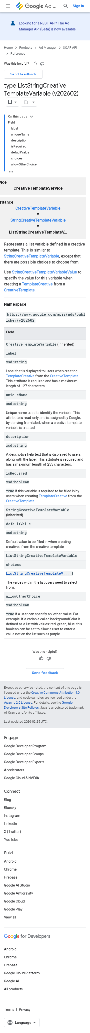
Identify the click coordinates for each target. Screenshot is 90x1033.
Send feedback (23, 74)
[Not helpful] (42, 63)
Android (10, 861)
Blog (7, 800)
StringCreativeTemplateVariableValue (44, 272)
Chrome (10, 869)
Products (25, 47)
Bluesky (10, 808)
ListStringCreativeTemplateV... (37, 573)
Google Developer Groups (24, 754)
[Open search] (66, 6)
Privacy (24, 1010)
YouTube (11, 840)
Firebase (11, 877)
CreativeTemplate (19, 290)
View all (10, 917)
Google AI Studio (17, 885)
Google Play (13, 909)
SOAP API (70, 47)
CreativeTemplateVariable (38, 208)
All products (13, 989)
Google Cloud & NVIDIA (21, 778)
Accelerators (14, 770)
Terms (9, 1010)
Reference (17, 53)
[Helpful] (34, 63)
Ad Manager (51, 6)
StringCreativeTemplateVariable (38, 220)
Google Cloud (14, 901)
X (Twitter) (12, 832)
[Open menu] (8, 6)
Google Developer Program (25, 746)
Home (8, 47)
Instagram (12, 816)
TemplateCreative (37, 284)
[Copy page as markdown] (25, 102)
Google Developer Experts (24, 762)
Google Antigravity (18, 893)
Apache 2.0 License (18, 702)
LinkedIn (10, 824)
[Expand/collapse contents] (31, 117)
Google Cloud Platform (22, 973)
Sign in (78, 6)
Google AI (11, 981)
